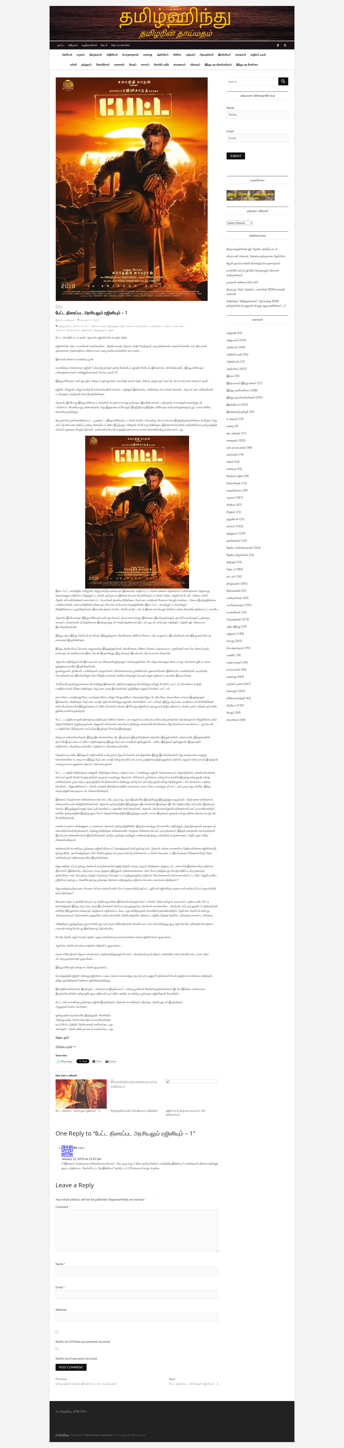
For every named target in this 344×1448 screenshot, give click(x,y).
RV (75, 1147)
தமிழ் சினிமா (142, 326)
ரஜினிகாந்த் (86, 330)
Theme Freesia (91, 1434)
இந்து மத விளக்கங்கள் (218, 64)
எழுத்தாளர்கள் (89, 45)
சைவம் (145, 64)
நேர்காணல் (233, 590)
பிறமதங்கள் (206, 54)
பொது (230, 640)
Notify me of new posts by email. (77, 1358)
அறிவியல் (112, 54)
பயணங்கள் (233, 612)
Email (60, 1287)
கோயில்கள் (102, 64)
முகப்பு (60, 45)
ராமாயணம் (233, 669)
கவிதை (231, 469)
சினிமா (177, 54)
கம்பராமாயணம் (236, 447)
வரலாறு (147, 54)
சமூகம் (81, 54)
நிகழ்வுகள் (96, 54)
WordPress (107, 1434)
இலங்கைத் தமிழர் (237, 411)
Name (60, 1264)
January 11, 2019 (89, 320)
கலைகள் (119, 64)
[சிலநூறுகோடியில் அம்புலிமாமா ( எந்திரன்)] (136, 1094)
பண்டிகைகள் (234, 598)
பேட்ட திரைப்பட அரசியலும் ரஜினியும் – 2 (78, 1110)
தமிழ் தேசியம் (156, 326)
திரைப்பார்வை (73, 330)
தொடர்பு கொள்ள (120, 45)
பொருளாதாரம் (130, 54)
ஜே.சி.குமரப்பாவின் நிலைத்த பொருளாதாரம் (253, 263)
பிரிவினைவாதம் (99, 326)
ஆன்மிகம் (163, 54)
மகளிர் (231, 655)
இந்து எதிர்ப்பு (65, 326)
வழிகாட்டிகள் (258, 54)
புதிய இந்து (233, 626)
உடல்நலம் (232, 419)
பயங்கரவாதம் (235, 605)
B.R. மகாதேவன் (66, 320)
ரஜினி (111, 330)
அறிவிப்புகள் (234, 354)
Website (61, 1309)
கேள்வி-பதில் (161, 64)
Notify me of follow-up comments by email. (83, 1341)
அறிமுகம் (73, 45)
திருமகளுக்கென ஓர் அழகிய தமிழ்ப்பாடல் (252, 249)
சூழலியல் (232, 519)
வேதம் (133, 64)
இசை (230, 376)
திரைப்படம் (78, 326)
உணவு (230, 426)
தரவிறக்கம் (234, 540)
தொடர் (231, 569)
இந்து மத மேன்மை (247, 64)
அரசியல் (67, 54)
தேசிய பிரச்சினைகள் (240, 547)
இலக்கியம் (224, 54)
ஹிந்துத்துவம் (100, 330)
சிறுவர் (231, 512)
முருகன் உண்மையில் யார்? (242, 282)
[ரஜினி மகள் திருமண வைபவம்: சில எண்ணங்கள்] (191, 1094)
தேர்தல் (231, 562)
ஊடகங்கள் (233, 433)
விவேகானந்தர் (236, 698)
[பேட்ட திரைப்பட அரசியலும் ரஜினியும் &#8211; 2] (81, 1094)
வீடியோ (231, 705)
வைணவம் (180, 64)
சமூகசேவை (234, 490)
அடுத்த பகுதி (64, 1046)
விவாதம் (195, 64)
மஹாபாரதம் (234, 662)
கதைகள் (240, 54)
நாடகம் (231, 576)
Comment (63, 1207)
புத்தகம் (190, 54)
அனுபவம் (232, 340)
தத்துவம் (86, 64)
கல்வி (73, 64)
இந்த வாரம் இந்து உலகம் (241, 383)
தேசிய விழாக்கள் (237, 555)
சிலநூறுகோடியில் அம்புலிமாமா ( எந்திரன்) (134, 1110)
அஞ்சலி (231, 333)
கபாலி (176, 326)
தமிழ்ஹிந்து (62, 1434)
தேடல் (104, 45)
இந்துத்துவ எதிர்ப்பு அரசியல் (121, 326)
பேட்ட (87, 326)
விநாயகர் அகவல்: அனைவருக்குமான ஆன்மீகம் (256, 256)
